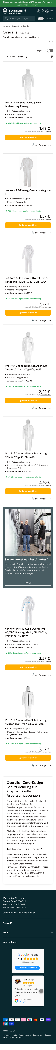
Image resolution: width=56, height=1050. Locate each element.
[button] (47, 11)
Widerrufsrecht (25, 1035)
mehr (51, 41)
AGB (15, 1035)
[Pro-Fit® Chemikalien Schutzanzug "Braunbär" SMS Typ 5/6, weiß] (28, 370)
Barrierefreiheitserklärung (12, 1037)
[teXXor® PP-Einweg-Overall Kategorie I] (28, 195)
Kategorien (16, 26)
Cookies (48, 1035)
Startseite (6, 26)
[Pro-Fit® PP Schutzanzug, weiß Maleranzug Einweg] (28, 107)
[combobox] (19, 18)
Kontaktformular (27, 912)
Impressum (7, 1035)
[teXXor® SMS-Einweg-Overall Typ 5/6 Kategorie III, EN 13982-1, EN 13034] (28, 283)
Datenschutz (37, 1035)
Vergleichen (41, 51)
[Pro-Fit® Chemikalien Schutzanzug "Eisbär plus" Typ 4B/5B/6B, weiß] (28, 726)
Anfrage (28, 583)
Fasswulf (12, 1031)
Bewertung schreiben (27, 968)
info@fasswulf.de (31, 876)
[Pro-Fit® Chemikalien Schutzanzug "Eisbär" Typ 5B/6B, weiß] (28, 460)
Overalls (26, 26)
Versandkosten (46, 131)
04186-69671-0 (18, 901)
